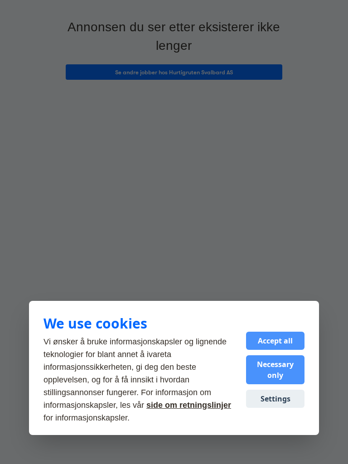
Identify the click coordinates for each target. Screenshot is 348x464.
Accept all (275, 341)
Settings (275, 399)
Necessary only (275, 369)
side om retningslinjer (188, 405)
